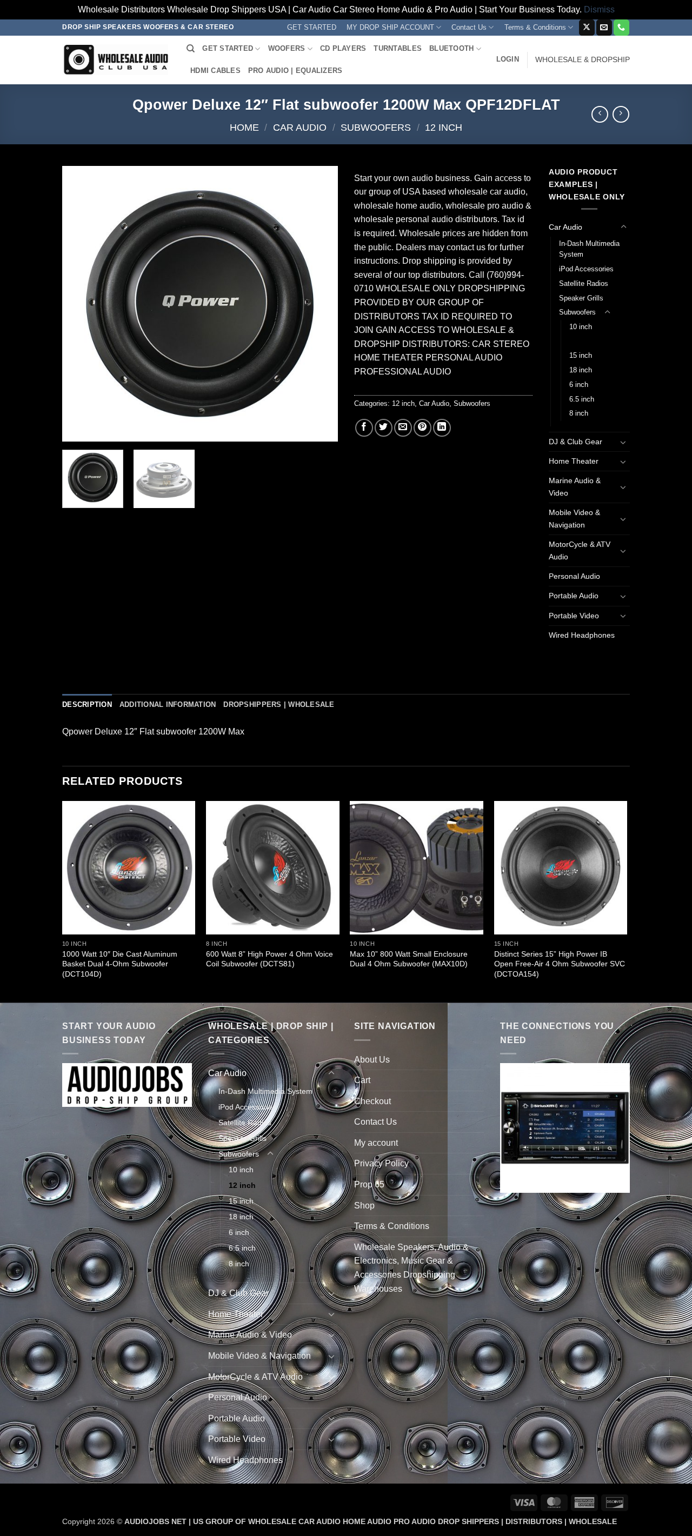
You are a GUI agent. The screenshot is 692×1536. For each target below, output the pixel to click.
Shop (364, 1205)
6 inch (578, 384)
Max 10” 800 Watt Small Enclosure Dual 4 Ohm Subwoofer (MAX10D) (409, 959)
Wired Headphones (582, 635)
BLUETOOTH (451, 48)
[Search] (191, 48)
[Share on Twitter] (383, 428)
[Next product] (599, 114)
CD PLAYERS (343, 48)
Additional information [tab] (167, 704)
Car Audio (300, 127)
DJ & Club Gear (575, 441)
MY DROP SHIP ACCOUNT (390, 27)
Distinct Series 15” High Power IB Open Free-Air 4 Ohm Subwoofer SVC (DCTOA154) (559, 964)
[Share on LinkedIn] (442, 428)
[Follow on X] (587, 27)
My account (376, 1142)
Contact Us (469, 27)
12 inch (443, 127)
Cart (362, 1080)
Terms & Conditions (535, 27)
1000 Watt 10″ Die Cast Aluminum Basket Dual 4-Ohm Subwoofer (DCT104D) (119, 964)
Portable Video (574, 615)
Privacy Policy (381, 1163)
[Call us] (621, 27)
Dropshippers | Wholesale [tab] (278, 704)
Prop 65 (369, 1184)
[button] (507, 59)
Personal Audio (574, 576)
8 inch (578, 413)
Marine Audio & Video (575, 486)
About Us (372, 1059)
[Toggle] (623, 227)
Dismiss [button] (599, 9)
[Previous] (81, 303)
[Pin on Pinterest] (422, 428)
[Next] (319, 303)
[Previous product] (621, 114)
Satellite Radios (583, 283)
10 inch (580, 327)
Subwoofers (376, 127)
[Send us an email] (604, 27)
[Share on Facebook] (364, 428)
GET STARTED (311, 27)
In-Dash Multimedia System (589, 249)
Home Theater (573, 461)
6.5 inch (581, 399)
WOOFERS (286, 48)
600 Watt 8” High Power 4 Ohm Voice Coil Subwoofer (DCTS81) (269, 959)
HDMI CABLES (215, 70)
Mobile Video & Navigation (574, 518)
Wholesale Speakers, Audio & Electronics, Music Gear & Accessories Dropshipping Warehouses (411, 1268)
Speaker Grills (581, 298)
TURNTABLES (398, 48)
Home (244, 127)
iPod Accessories (586, 269)
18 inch (580, 370)
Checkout (372, 1101)
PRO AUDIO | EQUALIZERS (295, 70)
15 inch (580, 355)
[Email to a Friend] (403, 428)
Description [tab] (87, 704)
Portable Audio (573, 595)
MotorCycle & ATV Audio (579, 550)
